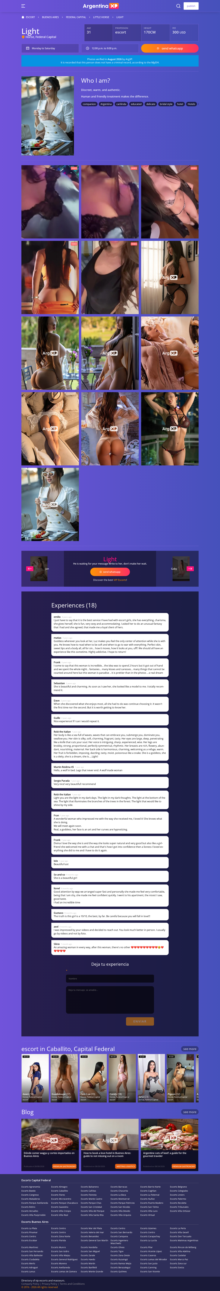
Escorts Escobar (29, 1240)
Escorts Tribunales (179, 1206)
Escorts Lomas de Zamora (64, 1271)
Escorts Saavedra (59, 1206)
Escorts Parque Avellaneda (34, 1202)
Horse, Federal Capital (41, 37)
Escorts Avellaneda (60, 1267)
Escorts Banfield (89, 1267)
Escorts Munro (58, 1247)
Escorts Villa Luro (148, 1211)
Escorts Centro (58, 1228)
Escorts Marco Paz (179, 1259)
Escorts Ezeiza (177, 1267)
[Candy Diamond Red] (122, 1078)
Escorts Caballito (59, 1190)
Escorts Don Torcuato (180, 1236)
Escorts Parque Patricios (123, 1202)
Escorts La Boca (118, 1194)
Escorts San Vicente (150, 1271)
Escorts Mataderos (30, 1198)
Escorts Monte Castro (91, 1198)
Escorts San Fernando (32, 1251)
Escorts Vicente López (151, 1251)
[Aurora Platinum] (35, 1078)
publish (191, 6)
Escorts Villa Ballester (32, 1255)
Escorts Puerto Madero (151, 1202)
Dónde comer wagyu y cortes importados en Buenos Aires (49, 1154)
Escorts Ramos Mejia (121, 1263)
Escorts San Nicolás (120, 1206)
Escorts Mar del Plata (91, 1228)
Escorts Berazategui (120, 1267)
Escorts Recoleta (178, 1202)
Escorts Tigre (117, 1251)
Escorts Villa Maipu (60, 1255)
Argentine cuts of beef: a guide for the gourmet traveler (164, 1154)
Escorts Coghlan (148, 1190)
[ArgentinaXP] (101, 6)
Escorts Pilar (146, 1247)
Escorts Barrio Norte (150, 1186)
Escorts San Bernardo (121, 1232)
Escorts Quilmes (119, 1271)
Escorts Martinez (29, 1247)
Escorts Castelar (178, 1255)
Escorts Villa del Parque (92, 1211)
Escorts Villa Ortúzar (180, 1211)
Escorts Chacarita (119, 1190)
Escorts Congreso (30, 1194)
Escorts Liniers (177, 1194)
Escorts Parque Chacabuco (64, 1202)
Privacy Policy (49, 1283)
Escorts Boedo (28, 1190)
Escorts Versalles (29, 1211)
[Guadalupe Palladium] (64, 1078)
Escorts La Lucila (148, 1240)
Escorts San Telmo (149, 1206)
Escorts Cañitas (88, 1190)
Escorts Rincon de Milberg (183, 1247)
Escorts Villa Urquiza (121, 1215)
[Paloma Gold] (180, 1078)
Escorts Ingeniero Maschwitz (119, 1242)
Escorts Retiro (28, 1206)
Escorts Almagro (59, 1186)
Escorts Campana (119, 1236)
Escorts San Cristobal (91, 1206)
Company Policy (30, 1283)
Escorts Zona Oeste (120, 1255)
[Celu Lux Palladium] (93, 1078)
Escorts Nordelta (89, 1247)
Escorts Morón (88, 1263)
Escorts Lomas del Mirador (153, 1259)
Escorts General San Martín (94, 1240)
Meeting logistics (126, 1166)
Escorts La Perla (178, 1228)
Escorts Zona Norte (60, 1236)
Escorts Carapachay (150, 1236)
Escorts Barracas (119, 1186)
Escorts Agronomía (30, 1186)
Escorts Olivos (118, 1247)
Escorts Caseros (148, 1255)
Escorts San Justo (148, 1263)
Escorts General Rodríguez (64, 1259)
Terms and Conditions (72, 1283)
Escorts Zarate (88, 1255)
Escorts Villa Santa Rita (92, 1215)
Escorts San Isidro (60, 1251)
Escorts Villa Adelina (180, 1251)
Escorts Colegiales (179, 1190)
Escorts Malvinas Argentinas (184, 1240)
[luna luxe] (151, 1078)
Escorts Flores (58, 1194)
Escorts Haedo (88, 1259)
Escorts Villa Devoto (120, 1211)
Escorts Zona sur (178, 1263)
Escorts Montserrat (120, 1198)
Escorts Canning (148, 1267)
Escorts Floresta (89, 1194)
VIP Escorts (120, 580)
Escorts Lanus (28, 1271)
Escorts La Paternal (149, 1194)
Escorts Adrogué (29, 1267)
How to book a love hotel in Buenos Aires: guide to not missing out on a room (107, 1154)
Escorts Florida (58, 1240)
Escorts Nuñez (147, 1198)
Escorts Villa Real (59, 1215)
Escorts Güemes (148, 1228)
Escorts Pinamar (29, 1232)
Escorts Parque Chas (91, 1202)
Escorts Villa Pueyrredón (33, 1215)
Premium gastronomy (64, 1166)
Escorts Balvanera (90, 1186)
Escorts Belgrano (178, 1186)
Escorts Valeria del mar (92, 1232)
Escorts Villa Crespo (61, 1211)
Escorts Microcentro (61, 1198)
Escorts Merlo (28, 1263)
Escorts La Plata (29, 1228)
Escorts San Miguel (90, 1251)
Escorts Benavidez (90, 1236)
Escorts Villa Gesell (179, 1232)
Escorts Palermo (178, 1198)
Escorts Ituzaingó (119, 1259)
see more (189, 1049)
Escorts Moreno (59, 1263)
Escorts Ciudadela (30, 1259)
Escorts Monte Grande (92, 1271)
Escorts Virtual (147, 1215)
